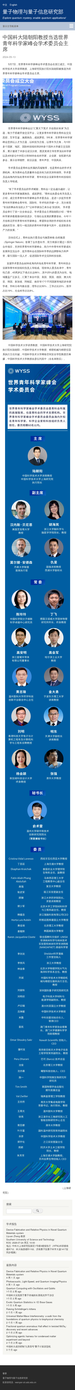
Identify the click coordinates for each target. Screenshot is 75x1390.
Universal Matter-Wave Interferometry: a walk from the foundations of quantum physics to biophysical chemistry (35, 1317)
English (13, 4)
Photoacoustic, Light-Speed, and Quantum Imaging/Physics (36, 1281)
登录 (5, 1373)
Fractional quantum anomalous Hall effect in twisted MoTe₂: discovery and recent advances (36, 1328)
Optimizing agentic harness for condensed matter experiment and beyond (31, 1338)
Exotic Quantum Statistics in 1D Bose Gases (29, 1302)
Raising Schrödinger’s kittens (21, 1309)
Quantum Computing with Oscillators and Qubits (30, 1288)
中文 (5, 4)
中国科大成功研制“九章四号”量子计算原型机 (28, 1346)
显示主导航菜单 (10, 26)
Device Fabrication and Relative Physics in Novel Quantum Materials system (36, 1231)
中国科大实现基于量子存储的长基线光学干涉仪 (30, 1295)
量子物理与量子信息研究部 (33, 11)
